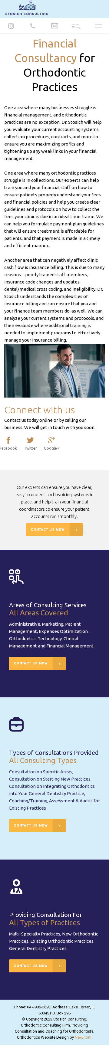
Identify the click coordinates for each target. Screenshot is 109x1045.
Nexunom (83, 1037)
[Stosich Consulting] (27, 8)
